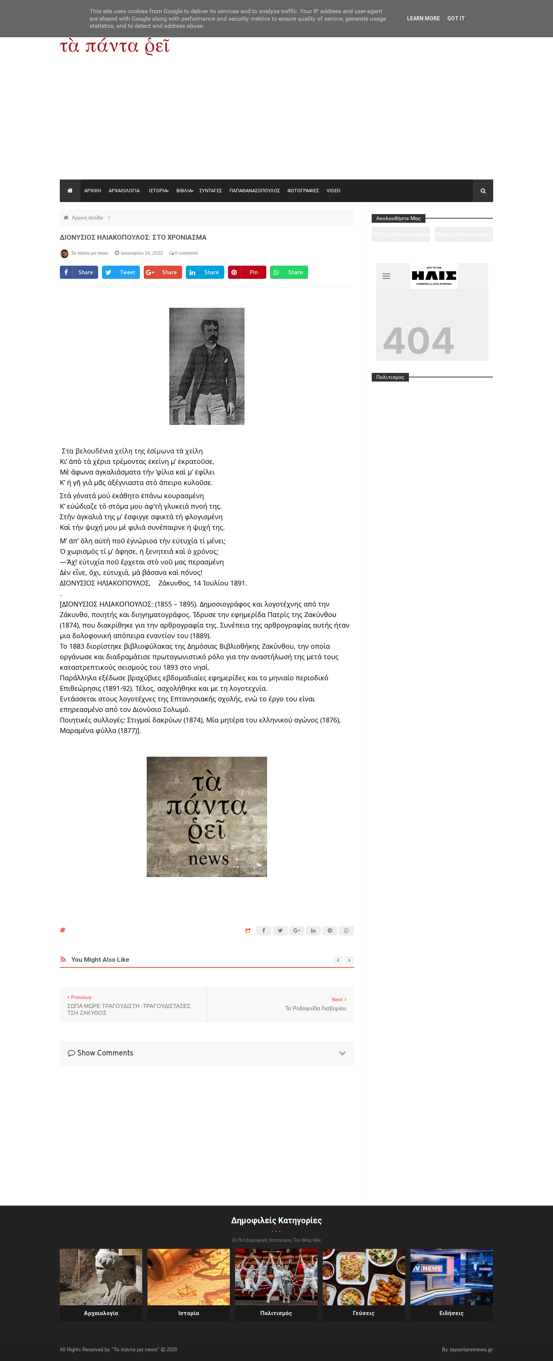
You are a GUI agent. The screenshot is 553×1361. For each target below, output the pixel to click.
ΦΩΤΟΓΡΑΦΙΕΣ (303, 190)
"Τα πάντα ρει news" (136, 1349)
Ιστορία (188, 1313)
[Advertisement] (276, 123)
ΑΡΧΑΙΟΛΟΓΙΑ (124, 190)
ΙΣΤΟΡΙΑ (158, 190)
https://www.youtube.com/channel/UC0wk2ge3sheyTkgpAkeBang (401, 237)
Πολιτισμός (276, 1313)
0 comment (186, 253)
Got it (456, 18)
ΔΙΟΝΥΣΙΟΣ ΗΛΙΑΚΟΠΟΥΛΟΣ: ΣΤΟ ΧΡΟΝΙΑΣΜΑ (133, 237)
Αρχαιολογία (101, 1313)
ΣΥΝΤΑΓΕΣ (210, 190)
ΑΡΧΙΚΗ (92, 190)
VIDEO (333, 190)
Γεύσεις (364, 1313)
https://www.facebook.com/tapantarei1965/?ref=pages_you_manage (464, 237)
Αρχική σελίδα (88, 217)
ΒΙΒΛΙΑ (184, 190)
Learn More (423, 18)
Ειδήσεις (451, 1313)
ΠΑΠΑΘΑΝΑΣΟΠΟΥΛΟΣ (254, 190)
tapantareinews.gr (471, 1349)
